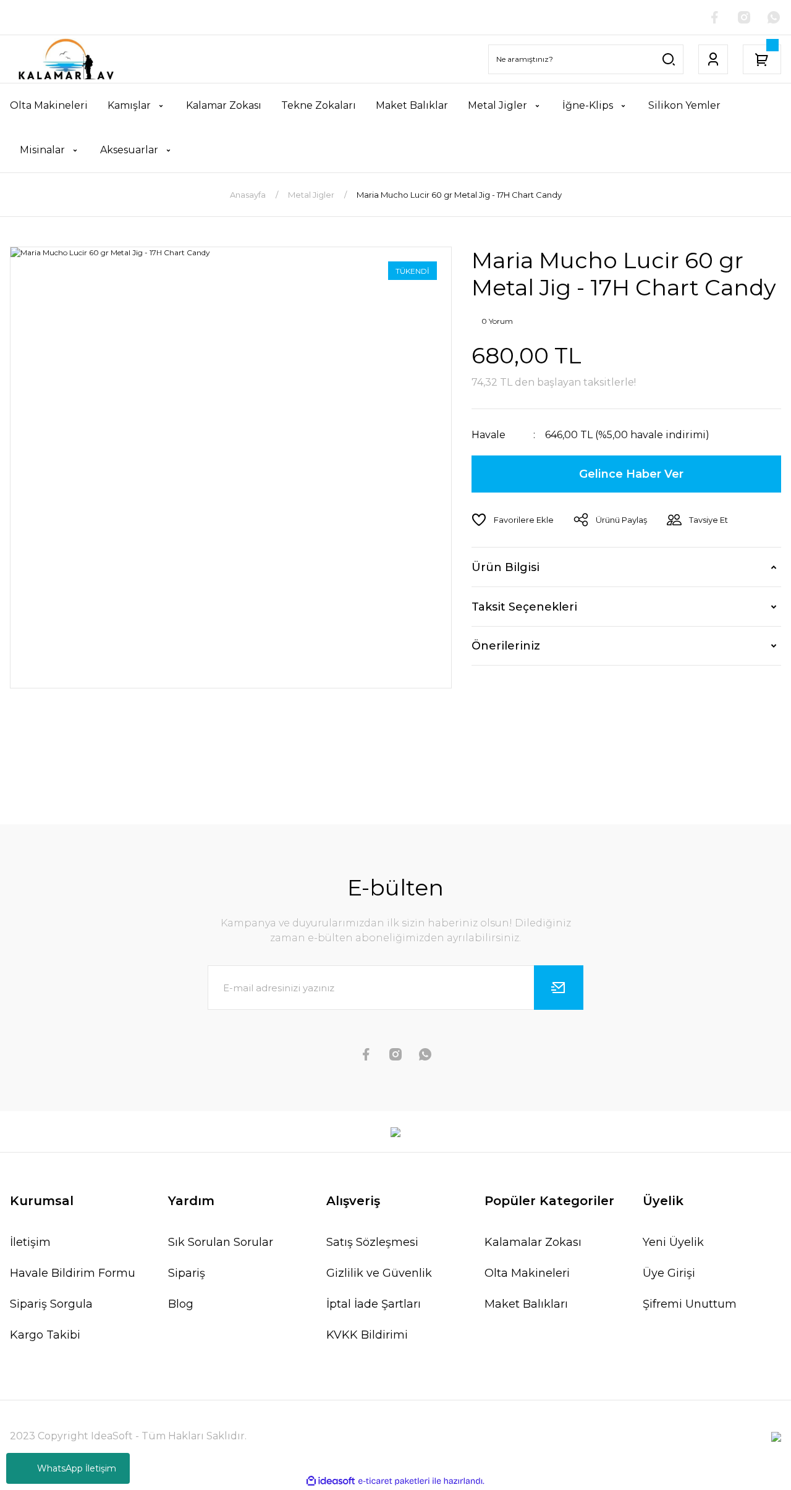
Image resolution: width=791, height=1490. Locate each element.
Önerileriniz (506, 646)
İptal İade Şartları (373, 1304)
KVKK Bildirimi (367, 1335)
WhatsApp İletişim (76, 1468)
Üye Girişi (669, 1273)
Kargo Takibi (45, 1335)
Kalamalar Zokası (533, 1242)
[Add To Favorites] (513, 519)
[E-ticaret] (394, 1481)
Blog (180, 1304)
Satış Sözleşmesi (372, 1242)
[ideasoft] (330, 1481)
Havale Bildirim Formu (72, 1273)
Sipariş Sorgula (51, 1304)
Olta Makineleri (527, 1273)
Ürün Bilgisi (505, 567)
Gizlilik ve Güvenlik (379, 1273)
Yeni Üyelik (673, 1242)
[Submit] (558, 987)
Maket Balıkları (526, 1304)
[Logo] (66, 59)
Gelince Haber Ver (631, 474)
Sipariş (186, 1273)
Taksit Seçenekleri (524, 607)
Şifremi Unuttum (690, 1304)
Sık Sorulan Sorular (220, 1242)
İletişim (30, 1242)
